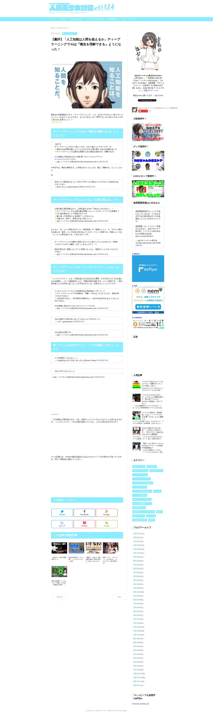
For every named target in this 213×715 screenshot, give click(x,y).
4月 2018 (136, 658)
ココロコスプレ (156, 470)
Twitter (62, 514)
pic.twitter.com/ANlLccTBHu (65, 159)
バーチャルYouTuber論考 (94, 19)
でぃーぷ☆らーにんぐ (141, 479)
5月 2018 (136, 654)
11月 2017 (137, 677)
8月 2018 (136, 642)
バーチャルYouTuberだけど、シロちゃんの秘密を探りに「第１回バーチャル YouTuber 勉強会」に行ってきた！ (152, 399)
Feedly (106, 526)
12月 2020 (137, 545)
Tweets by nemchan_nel (140, 704)
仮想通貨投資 (112, 19)
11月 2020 (137, 549)
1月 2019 (136, 623)
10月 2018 (137, 635)
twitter (123, 19)
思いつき (151, 516)
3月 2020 (136, 580)
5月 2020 (136, 572)
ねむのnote (159, 95)
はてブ (62, 524)
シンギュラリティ (140, 475)
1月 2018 (136, 670)
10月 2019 (137, 592)
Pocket (84, 526)
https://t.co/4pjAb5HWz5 (144, 236)
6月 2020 (136, 569)
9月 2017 (136, 685)
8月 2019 (136, 600)
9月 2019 (136, 596)
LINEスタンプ (138, 466)
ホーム (53, 19)
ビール (157, 491)
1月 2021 (136, 541)
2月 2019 (136, 619)
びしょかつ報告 (139, 495)
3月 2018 (136, 662)
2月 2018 (136, 666)
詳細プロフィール (151, 90)
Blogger (124, 710)
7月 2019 (136, 604)
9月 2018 (136, 639)
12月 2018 (137, 627)
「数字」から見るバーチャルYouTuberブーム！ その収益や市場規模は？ (152, 446)
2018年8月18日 (102, 162)
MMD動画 (151, 466)
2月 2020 (136, 584)
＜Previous (58, 597)
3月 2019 (136, 615)
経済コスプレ (138, 516)
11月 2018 (137, 631)
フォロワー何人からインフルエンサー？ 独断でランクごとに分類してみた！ (152, 384)
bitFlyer (137, 254)
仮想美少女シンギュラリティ (143, 512)
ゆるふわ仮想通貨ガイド (142, 503)
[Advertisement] (69, 58)
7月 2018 (136, 646)
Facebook (84, 514)
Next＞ (119, 597)
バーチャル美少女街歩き (142, 491)
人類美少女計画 (76, 19)
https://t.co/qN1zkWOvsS (93, 157)
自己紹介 (63, 19)
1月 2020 (136, 588)
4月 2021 (136, 537)
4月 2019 (136, 611)
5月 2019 (136, 607)
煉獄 (151, 520)
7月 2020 (136, 565)
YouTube (133, 19)
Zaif (135, 286)
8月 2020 (136, 561)
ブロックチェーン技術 (141, 499)
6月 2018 (136, 650)
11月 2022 (137, 533)
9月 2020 (136, 557)
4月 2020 (136, 576)
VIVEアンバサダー (140, 470)
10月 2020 (137, 553)
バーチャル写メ (139, 487)
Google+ (106, 514)
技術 (159, 512)
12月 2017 (137, 674)
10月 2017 (137, 681)
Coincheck (138, 317)
